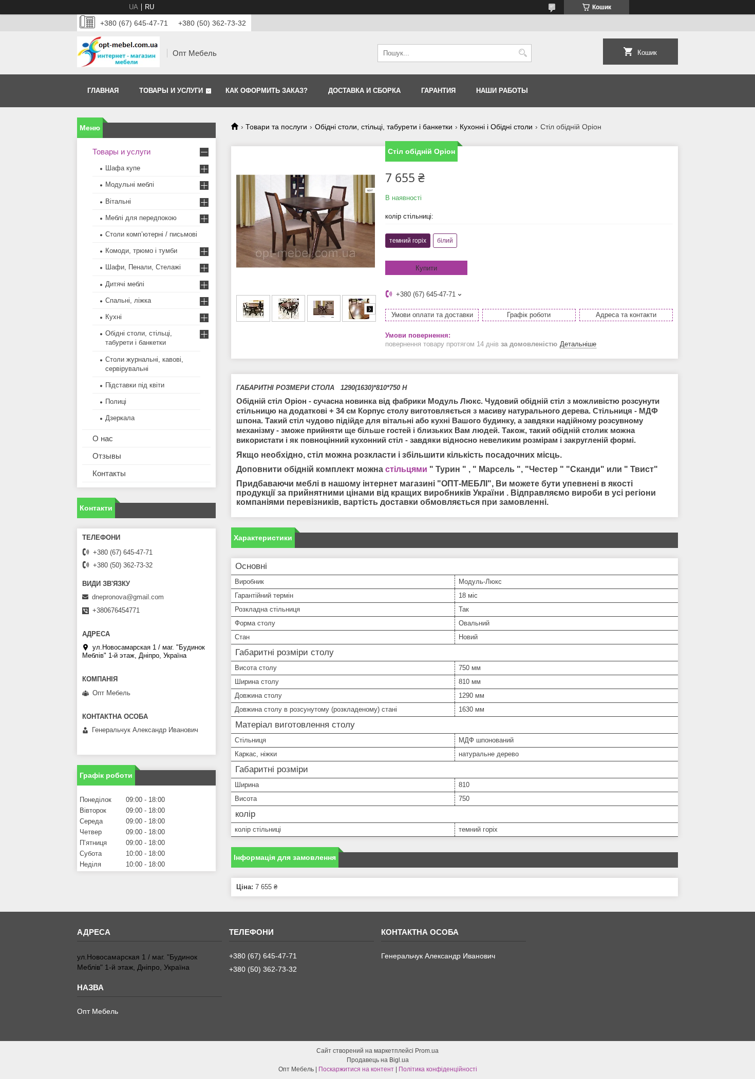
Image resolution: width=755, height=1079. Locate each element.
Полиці (115, 401)
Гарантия (438, 90)
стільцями (406, 469)
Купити (426, 268)
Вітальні (118, 201)
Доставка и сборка (364, 90)
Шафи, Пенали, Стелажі (143, 267)
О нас (102, 438)
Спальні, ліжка (128, 300)
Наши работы (502, 90)
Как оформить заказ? (266, 90)
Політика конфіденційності (438, 1069)
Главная (103, 90)
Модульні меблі (129, 184)
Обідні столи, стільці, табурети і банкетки (383, 127)
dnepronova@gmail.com (128, 597)
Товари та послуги (276, 127)
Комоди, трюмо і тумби (141, 250)
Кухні (113, 317)
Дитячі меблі (124, 284)
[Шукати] (523, 53)
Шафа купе (122, 168)
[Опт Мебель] (118, 52)
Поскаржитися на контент (356, 1069)
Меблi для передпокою (141, 218)
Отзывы (106, 456)
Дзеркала (120, 418)
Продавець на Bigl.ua (378, 1060)
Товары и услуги (171, 90)
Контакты (109, 473)
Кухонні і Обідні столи (496, 127)
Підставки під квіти (134, 385)
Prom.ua (427, 1050)
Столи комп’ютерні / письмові (151, 234)
